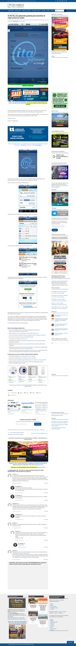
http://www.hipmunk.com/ (24, 553)
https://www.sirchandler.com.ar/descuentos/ (61, 278)
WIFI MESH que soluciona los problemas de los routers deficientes (29, 340)
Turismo (43, 10)
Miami (51, 603)
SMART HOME (30, 337)
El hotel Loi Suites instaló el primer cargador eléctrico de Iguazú (60, 425)
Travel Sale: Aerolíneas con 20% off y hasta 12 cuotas (61, 334)
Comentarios (57, 321)
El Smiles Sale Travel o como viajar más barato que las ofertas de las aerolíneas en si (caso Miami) (61, 319)
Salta (60, 611)
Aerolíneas (11, 10)
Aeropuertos (18, 10)
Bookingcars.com (15, 617)
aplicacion (35, 429)
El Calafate (60, 613)
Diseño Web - (30, 644)
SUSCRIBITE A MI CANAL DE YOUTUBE (17, 385)
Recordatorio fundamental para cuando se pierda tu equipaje (59, 292)
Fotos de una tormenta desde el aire (38, 433)
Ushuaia (64, 611)
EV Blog (54, 418)
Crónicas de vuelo (36, 10)
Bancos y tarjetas (26, 10)
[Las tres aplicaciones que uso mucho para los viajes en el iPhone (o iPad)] (41, 405)
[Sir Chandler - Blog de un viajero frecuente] (16, 5)
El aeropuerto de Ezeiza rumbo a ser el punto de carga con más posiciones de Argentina (60, 422)
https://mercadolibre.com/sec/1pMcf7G (37, 359)
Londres (52, 609)
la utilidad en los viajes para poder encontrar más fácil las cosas (25, 333)
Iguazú (55, 613)
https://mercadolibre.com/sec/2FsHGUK (27, 358)
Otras (52, 10)
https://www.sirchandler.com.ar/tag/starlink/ (18, 331)
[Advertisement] (48, 5)
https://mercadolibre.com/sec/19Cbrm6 (26, 356)
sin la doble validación (26, 343)
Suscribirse (37, 424)
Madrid (51, 605)
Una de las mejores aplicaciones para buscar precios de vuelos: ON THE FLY (13, 410)
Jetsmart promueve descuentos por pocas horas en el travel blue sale (61, 329)
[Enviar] (65, 11)
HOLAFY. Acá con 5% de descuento (25, 348)
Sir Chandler (22, 21)
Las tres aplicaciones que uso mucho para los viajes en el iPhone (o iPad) (41, 410)
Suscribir (55, 230)
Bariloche (56, 611)
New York (52, 623)
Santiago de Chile (54, 607)
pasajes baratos (42, 429)
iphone (38, 429)
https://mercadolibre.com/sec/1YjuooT (17, 363)
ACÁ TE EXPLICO (41, 467)
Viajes (48, 10)
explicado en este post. (41, 335)
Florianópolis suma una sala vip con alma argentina (61, 316)
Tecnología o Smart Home (22, 429)
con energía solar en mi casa (21, 338)
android (31, 429)
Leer (33, 622)
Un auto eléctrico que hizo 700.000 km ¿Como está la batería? (59, 428)
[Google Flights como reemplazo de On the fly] (27, 405)
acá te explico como (21, 619)
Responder (46, 483)
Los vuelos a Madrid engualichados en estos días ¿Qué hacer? (59, 300)
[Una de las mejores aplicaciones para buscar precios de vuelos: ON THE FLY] (14, 405)
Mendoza (51, 613)
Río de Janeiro (53, 606)
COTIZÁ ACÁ (23, 145)
